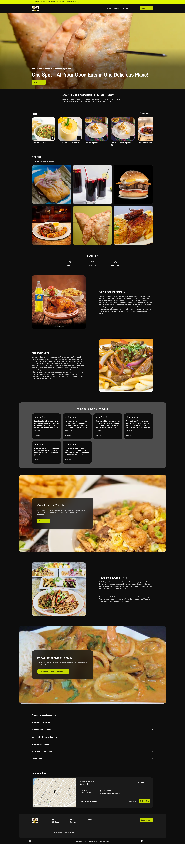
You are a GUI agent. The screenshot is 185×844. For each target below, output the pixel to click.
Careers (116, 8)
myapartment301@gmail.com (110, 793)
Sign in (135, 8)
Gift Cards (126, 8)
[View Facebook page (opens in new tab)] (30, 841)
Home (54, 819)
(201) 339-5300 (105, 791)
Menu (109, 8)
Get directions (143, 782)
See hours (132, 801)
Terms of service (57, 832)
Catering (73, 822)
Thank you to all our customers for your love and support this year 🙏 (56, 2)
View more (37, 430)
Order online (144, 801)
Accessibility (69, 832)
